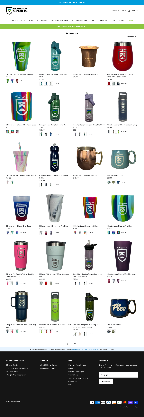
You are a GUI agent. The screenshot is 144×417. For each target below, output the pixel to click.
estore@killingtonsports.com (16, 375)
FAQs (70, 385)
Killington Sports (12, 365)
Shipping (71, 368)
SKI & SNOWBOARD (59, 20)
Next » (75, 344)
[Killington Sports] (17, 11)
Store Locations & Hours (77, 365)
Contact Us (72, 381)
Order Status (73, 375)
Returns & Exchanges (76, 372)
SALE (131, 20)
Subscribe (106, 381)
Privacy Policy (124, 407)
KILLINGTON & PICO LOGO (83, 20)
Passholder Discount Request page (85, 349)
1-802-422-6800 (12, 372)
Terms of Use (134, 407)
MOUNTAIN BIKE (18, 20)
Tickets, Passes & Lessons (78, 378)
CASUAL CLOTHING (38, 20)
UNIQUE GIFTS (118, 20)
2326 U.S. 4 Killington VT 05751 (17, 368)
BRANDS (103, 20)
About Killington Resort (48, 368)
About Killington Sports (48, 365)
